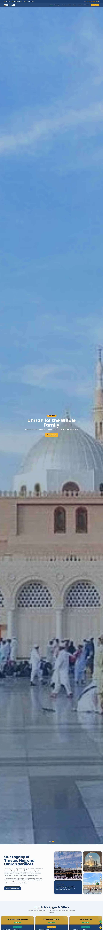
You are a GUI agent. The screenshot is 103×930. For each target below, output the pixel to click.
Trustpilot (96, 1)
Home (51, 5)
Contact (87, 5)
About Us (80, 5)
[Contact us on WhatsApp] (100, 921)
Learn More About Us (12, 888)
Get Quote (95, 5)
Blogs (74, 5)
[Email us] (100, 927)
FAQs (69, 5)
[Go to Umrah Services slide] (51, 841)
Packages (57, 5)
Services (64, 5)
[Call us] (100, 924)
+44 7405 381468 (29, 1)
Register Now (51, 435)
